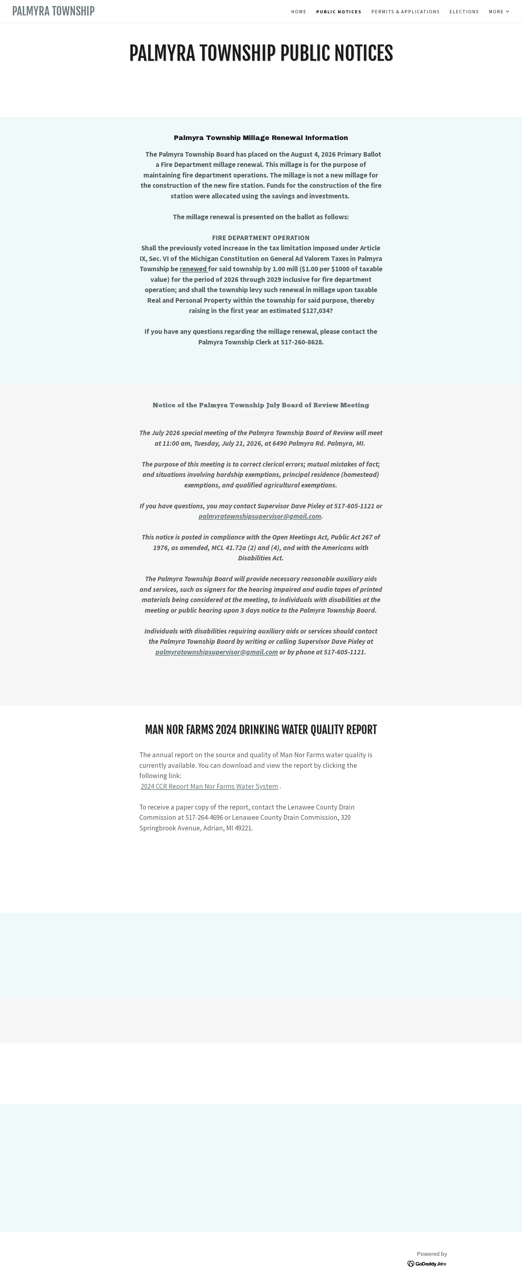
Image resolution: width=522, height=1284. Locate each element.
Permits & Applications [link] (405, 11)
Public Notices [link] (339, 11)
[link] (136, 13)
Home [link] (299, 11)
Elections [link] (464, 11)
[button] (499, 11)
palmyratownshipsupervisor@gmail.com (260, 516)
